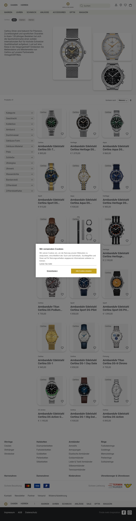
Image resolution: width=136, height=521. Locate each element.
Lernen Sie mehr (45, 264)
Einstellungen (52, 271)
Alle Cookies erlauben (84, 271)
